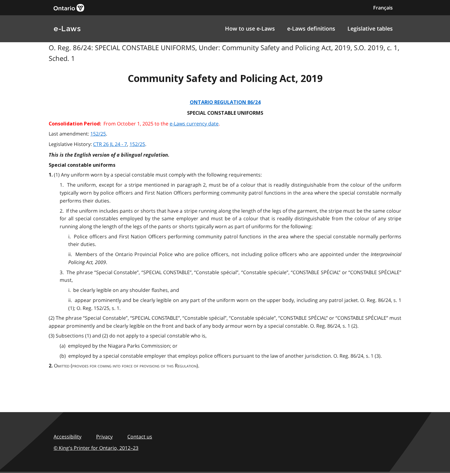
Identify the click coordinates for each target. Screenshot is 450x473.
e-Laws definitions (311, 28)
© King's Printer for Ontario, (96, 448)
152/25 (98, 133)
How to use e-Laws (250, 28)
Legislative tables (370, 28)
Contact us (139, 436)
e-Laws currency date (194, 123)
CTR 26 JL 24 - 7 (110, 144)
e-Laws (67, 28)
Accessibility (67, 436)
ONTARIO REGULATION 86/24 (225, 102)
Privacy (104, 436)
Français (383, 7)
